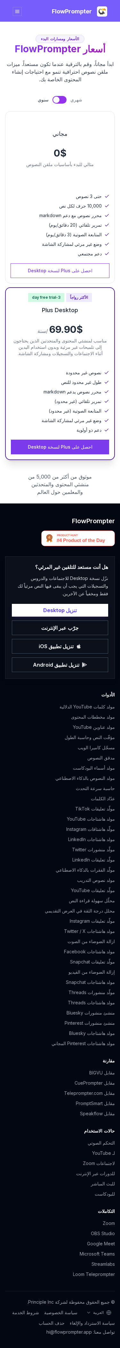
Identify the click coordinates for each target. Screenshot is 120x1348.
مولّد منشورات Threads (91, 992)
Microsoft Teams (97, 1253)
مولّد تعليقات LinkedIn (93, 859)
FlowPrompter (93, 521)
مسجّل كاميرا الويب (96, 747)
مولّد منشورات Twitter (93, 849)
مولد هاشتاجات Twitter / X (89, 931)
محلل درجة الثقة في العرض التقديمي (80, 910)
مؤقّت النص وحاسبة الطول (90, 737)
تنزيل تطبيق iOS (56, 646)
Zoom (109, 1223)
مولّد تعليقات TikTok (95, 808)
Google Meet (101, 1243)
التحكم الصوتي (101, 1143)
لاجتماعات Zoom (99, 1163)
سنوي (43, 99)
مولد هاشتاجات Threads (91, 1002)
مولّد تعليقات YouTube (93, 890)
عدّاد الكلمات (103, 798)
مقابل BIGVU (102, 1072)
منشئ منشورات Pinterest (90, 1023)
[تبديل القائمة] (17, 11)
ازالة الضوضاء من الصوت (91, 941)
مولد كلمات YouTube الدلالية (87, 706)
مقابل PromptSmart (95, 1103)
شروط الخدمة (25, 1312)
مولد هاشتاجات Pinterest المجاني (83, 1043)
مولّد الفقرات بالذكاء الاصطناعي (85, 870)
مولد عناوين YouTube (94, 727)
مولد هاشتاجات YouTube (91, 819)
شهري (76, 99)
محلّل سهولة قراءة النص (92, 900)
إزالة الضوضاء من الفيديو (91, 972)
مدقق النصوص (101, 757)
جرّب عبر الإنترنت (60, 628)
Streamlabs (103, 1264)
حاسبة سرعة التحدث (95, 788)
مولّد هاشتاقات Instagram (90, 829)
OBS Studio (103, 1233)
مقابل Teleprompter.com (89, 1093)
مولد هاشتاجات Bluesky (92, 1033)
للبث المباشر (103, 1183)
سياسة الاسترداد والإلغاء (92, 1323)
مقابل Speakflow (97, 1113)
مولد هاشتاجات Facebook (89, 951)
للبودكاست (105, 1194)
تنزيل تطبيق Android (56, 665)
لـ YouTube (103, 1153)
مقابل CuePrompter (95, 1083)
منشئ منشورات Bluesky (91, 1012)
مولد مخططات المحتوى (93, 717)
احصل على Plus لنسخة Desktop (60, 270)
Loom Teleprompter (94, 1274)
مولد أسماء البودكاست (94, 768)
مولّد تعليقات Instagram (92, 921)
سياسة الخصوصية (60, 1312)
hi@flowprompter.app (69, 1332)
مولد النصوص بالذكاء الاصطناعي (85, 778)
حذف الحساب (52, 1323)
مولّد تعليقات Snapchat (92, 961)
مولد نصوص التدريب (96, 880)
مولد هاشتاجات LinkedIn (91, 839)
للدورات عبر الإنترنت (95, 1173)
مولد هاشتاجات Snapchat (90, 982)
